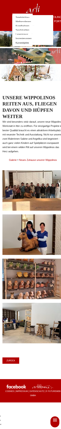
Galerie (13, 160)
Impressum (22, 391)
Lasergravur (22, 34)
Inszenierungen (24, 38)
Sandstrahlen (22, 30)
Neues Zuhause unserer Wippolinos (38, 160)
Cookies (9, 391)
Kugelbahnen (22, 25)
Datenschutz (37, 391)
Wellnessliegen (23, 21)
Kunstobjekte (22, 42)
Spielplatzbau (22, 17)
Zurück (11, 360)
